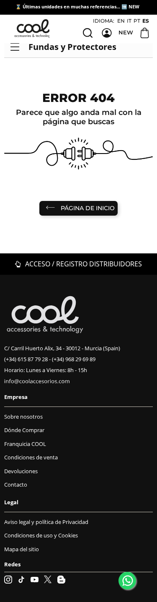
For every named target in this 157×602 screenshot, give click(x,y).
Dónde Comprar (24, 430)
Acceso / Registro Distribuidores (82, 263)
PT (137, 21)
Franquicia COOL (25, 444)
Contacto (15, 484)
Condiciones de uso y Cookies (41, 535)
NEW (135, 6)
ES (145, 21)
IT (129, 21)
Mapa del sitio (21, 549)
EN (121, 21)
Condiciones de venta (31, 457)
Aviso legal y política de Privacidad (46, 522)
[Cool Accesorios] (33, 28)
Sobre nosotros (23, 416)
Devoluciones (21, 471)
